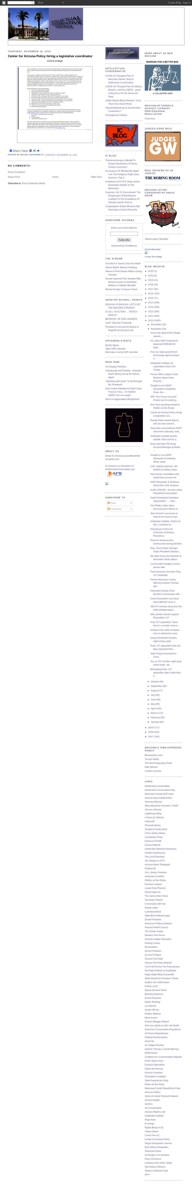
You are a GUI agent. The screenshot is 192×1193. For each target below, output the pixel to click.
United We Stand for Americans (160, 849)
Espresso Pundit (153, 841)
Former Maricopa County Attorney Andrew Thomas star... (164, 583)
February (155, 717)
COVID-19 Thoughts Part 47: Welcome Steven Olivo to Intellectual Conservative (119, 79)
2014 (151, 302)
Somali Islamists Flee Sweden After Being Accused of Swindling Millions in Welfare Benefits (123, 282)
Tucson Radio (152, 759)
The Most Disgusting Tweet (158, 763)
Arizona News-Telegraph (157, 864)
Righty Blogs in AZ (154, 1127)
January (155, 722)
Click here (150, 118)
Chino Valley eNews (155, 833)
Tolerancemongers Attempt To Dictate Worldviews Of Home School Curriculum (121, 163)
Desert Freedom (153, 919)
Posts (113, 503)
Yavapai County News (156, 829)
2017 (151, 289)
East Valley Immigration (157, 1147)
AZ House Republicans (156, 1033)
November (156, 329)
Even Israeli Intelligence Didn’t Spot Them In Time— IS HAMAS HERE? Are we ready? (123, 392)
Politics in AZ (151, 986)
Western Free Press (155, 935)
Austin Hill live (152, 1010)
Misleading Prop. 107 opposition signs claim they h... (165, 672)
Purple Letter (151, 907)
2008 (151, 732)
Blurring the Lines (154, 755)
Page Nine (150, 1119)
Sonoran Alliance (153, 802)
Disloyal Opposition (155, 1064)
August (154, 690)
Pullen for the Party (154, 1084)
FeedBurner (131, 245)
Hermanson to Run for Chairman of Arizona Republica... (162, 532)
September (157, 686)
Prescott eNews (153, 825)
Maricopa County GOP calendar (121, 352)
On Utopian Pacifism (115, 366)
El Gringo (149, 1123)
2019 (151, 280)
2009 (151, 727)
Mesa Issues (151, 1017)
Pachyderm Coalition (155, 1076)
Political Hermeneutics (156, 1037)
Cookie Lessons (153, 771)
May (153, 704)
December (156, 324)
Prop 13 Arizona (153, 1159)
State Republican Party (156, 1080)
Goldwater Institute (154, 1116)
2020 (151, 275)
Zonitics (149, 1104)
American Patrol (153, 1151)
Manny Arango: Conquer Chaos (121, 289)
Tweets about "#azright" (157, 239)
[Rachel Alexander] (146, 253)
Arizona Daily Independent (158, 798)
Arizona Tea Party (154, 959)
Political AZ (150, 868)
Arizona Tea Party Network (158, 962)
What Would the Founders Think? (162, 805)
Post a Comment (16, 172)
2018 (151, 284)
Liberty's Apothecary (155, 853)
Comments (115, 509)
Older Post (96, 177)
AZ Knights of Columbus (157, 1155)
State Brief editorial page (157, 915)
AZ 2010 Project (153, 955)
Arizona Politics (152, 1092)
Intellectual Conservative (157, 786)
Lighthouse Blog (153, 813)
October (155, 681)
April (153, 708)
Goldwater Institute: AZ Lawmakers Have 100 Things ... (163, 366)
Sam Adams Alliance (155, 1167)
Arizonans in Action (154, 876)
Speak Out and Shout (155, 990)
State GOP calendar (115, 348)
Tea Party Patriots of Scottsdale (160, 970)
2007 (151, 736)
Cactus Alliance (152, 845)
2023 (151, 271)
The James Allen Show (156, 896)
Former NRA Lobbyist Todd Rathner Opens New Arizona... (164, 377)
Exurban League (153, 884)
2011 (151, 316)
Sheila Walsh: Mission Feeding (121, 267)
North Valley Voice (154, 1061)
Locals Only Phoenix (155, 888)
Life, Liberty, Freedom (156, 872)
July (153, 695)
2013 (151, 307)
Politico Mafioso (153, 1013)
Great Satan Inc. (153, 892)
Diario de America (154, 1068)
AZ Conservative (153, 1108)
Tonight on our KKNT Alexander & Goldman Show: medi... (163, 458)
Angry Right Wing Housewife (159, 974)
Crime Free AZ (152, 1135)
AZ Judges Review (154, 1045)
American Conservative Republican (163, 1029)
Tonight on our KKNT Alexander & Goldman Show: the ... (163, 389)
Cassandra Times (154, 837)
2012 (151, 311)
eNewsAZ (150, 821)
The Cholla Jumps (154, 931)
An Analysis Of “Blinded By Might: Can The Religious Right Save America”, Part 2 (122, 174)
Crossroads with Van (155, 904)
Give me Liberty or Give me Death (162, 1025)
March (154, 713)
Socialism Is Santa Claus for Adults (123, 263)
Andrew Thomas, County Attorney (162, 1049)
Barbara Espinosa (154, 994)
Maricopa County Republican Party (162, 1088)
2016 (151, 293)
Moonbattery (151, 947)
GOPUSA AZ (151, 1053)
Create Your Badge (153, 256)
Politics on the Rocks (155, 880)
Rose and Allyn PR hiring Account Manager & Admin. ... (165, 447)
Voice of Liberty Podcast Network (161, 1096)
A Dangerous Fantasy (116, 115)
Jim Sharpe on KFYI (155, 860)
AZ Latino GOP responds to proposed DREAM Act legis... (164, 344)
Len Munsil (150, 1006)
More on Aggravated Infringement (122, 399)
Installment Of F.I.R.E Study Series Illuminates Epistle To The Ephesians (122, 185)
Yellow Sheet (151, 1131)
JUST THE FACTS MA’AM (118, 323)
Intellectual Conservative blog (160, 790)
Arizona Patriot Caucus (156, 927)
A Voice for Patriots (154, 817)
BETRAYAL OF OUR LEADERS (121, 319)
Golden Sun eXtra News (157, 982)
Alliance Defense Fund (156, 1170)
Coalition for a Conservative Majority (163, 1057)
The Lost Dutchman (155, 856)
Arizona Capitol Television (158, 939)
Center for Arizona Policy (157, 1139)
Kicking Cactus (152, 943)
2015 (151, 298)
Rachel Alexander (153, 249)
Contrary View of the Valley (158, 1163)
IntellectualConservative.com (120, 469)
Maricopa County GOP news (159, 794)
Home (55, 177)
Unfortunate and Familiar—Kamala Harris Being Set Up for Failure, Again (123, 374)
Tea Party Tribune (154, 900)
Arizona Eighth (152, 1100)
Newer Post (14, 177)
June (153, 699)
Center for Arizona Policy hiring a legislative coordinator (50, 56)
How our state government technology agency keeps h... (164, 355)
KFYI (147, 1174)
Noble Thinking (152, 1002)
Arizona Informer (153, 809)
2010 (151, 320)
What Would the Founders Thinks (161, 978)
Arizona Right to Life (155, 1112)
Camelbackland (153, 911)
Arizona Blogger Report (157, 1021)
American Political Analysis (158, 923)
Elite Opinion (151, 767)
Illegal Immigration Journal (158, 1143)
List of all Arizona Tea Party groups (162, 966)
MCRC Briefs (112, 345)
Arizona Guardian (154, 1072)
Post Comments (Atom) (33, 183)
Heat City (149, 1041)
